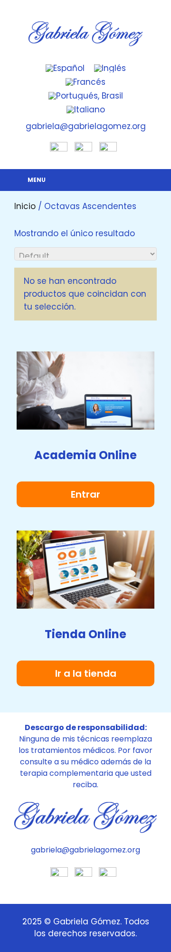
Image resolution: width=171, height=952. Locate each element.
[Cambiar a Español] (65, 69)
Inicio (25, 206)
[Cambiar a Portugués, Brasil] (86, 96)
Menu (37, 180)
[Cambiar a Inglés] (110, 69)
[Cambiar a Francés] (85, 82)
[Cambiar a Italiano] (86, 110)
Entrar (85, 494)
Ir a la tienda (85, 673)
